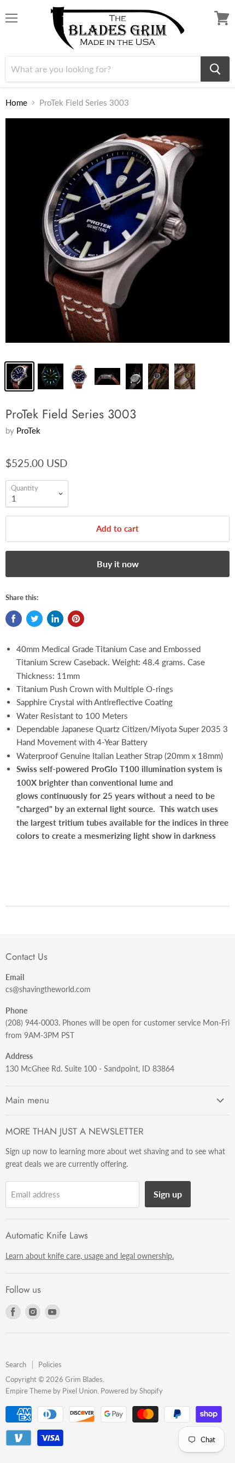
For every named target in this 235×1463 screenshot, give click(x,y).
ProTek (28, 430)
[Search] (215, 69)
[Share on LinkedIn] (55, 618)
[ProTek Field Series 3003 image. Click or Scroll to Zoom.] (117, 236)
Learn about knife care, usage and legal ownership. (89, 1255)
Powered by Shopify (132, 1390)
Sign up (168, 1194)
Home (16, 102)
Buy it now (118, 563)
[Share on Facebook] (13, 618)
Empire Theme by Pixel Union (51, 1390)
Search (15, 1364)
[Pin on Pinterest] (76, 618)
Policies (50, 1364)
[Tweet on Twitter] (34, 618)
